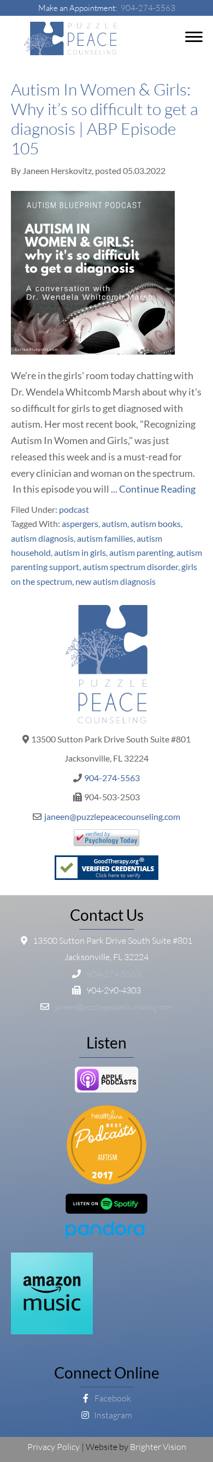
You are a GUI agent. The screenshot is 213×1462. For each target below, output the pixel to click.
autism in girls (80, 552)
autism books (156, 523)
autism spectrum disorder (130, 566)
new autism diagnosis (115, 581)
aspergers (80, 523)
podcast (74, 509)
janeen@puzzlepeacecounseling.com (112, 816)
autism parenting (141, 552)
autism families (105, 538)
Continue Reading (157, 489)
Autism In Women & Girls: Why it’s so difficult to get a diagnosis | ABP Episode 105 (104, 118)
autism (114, 523)
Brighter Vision (158, 1446)
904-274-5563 (148, 8)
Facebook (112, 1398)
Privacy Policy (53, 1446)
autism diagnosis (42, 538)
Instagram (112, 1415)
